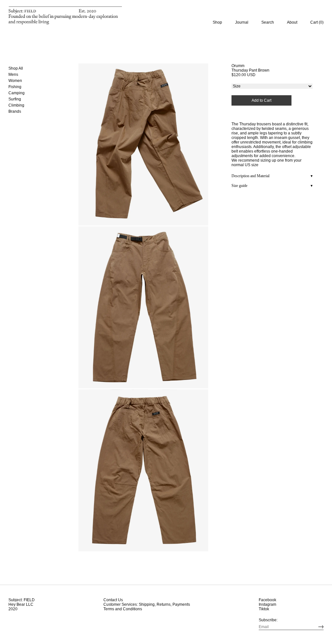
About (292, 22)
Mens (13, 74)
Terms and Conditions (122, 609)
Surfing (14, 99)
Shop (217, 22)
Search (267, 22)
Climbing (16, 105)
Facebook (267, 600)
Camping (16, 93)
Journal (241, 22)
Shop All (15, 68)
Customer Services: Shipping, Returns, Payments (146, 604)
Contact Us (113, 600)
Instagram (267, 604)
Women (15, 80)
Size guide (239, 185)
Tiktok (264, 609)
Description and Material (250, 176)
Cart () (317, 22)
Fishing (15, 87)
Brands (14, 111)
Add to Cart (261, 100)
